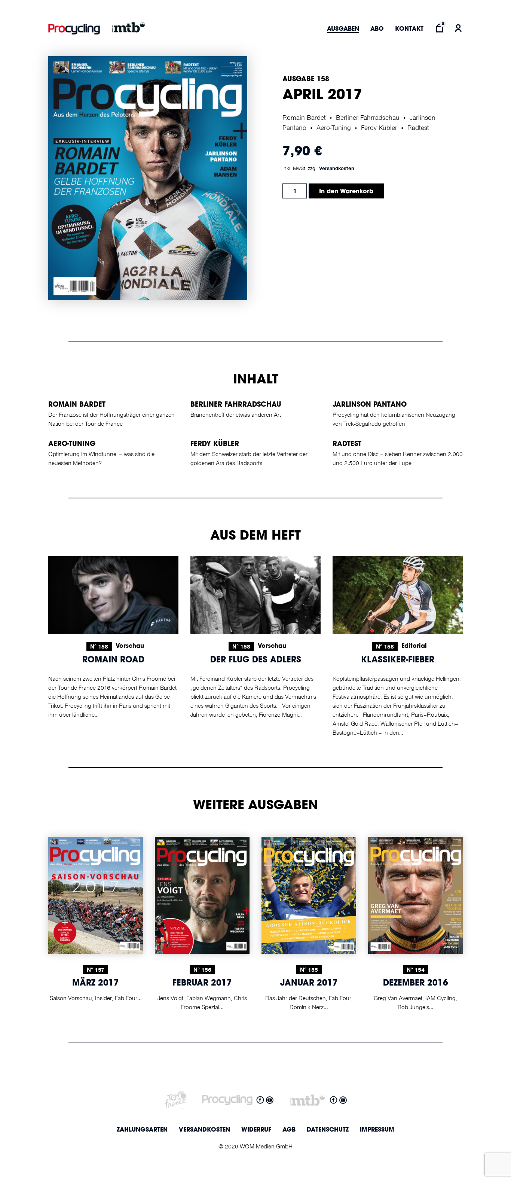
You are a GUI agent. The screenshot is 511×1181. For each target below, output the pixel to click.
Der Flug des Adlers (255, 660)
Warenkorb (439, 28)
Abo (377, 29)
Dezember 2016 (415, 984)
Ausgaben (343, 29)
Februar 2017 (202, 984)
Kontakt (409, 29)
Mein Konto (458, 28)
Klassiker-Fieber (397, 660)
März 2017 (95, 984)
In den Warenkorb (346, 192)
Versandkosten (336, 168)
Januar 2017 (309, 984)
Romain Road (113, 660)
